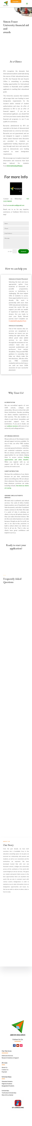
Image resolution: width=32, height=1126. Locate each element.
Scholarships (5, 1090)
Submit (23, 251)
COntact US (16, 379)
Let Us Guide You (16, 556)
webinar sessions (12, 426)
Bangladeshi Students (8, 1086)
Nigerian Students (7, 1083)
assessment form (19, 619)
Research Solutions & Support (10, 1058)
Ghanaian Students (7, 1081)
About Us (4, 1067)
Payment (4, 1072)
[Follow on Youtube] (17, 1045)
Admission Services (7, 1055)
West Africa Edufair (7, 1095)
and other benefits (21, 459)
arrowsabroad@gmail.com (15, 205)
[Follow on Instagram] (21, 1045)
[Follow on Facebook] (14, 1045)
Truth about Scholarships (9, 1093)
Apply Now (10, 41)
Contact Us (5, 1069)
